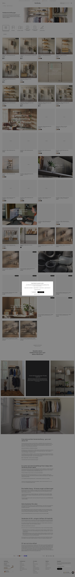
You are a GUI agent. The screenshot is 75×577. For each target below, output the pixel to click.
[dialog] (37, 288)
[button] (37, 294)
